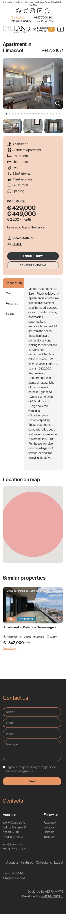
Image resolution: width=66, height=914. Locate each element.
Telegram (49, 837)
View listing (10, 648)
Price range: (16, 201)
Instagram (50, 827)
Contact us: (18, 17)
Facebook (50, 822)
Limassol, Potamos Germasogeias (26, 590)
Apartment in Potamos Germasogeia (29, 627)
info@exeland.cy (21, 21)
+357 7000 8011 (44, 17)
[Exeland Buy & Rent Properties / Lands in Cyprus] (16, 29)
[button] (6, 114)
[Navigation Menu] (60, 29)
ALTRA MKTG (54, 891)
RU (51, 29)
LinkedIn (49, 832)
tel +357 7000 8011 (15, 849)
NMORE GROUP (52, 896)
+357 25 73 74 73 (44, 21)
